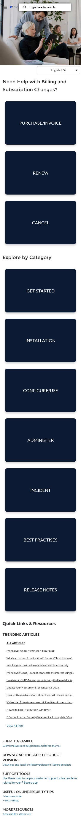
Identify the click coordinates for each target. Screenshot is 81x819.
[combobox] (50, 7)
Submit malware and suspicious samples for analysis (31, 745)
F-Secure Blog (10, 800)
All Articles (15, 643)
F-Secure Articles (12, 796)
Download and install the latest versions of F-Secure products (37, 764)
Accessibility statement (17, 814)
